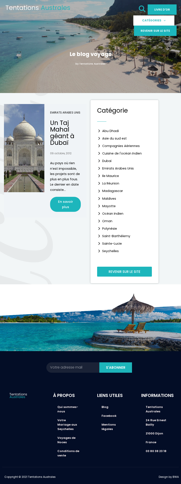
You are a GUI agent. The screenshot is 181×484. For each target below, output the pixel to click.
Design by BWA (169, 477)
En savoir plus (65, 204)
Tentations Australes (154, 409)
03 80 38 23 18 (156, 451)
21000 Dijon (154, 433)
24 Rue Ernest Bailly (156, 422)
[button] (142, 10)
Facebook (109, 416)
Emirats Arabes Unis (65, 112)
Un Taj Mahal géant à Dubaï (62, 133)
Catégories (151, 20)
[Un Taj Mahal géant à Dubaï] (24, 148)
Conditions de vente (68, 453)
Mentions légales (109, 427)
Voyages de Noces (66, 440)
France (151, 442)
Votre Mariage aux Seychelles (67, 424)
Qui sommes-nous (67, 409)
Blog (105, 407)
